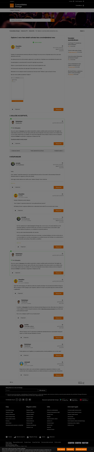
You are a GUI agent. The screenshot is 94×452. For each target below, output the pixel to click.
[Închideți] (92, 449)
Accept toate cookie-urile (81, 449)
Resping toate (70, 449)
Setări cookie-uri (61, 449)
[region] (47, 449)
